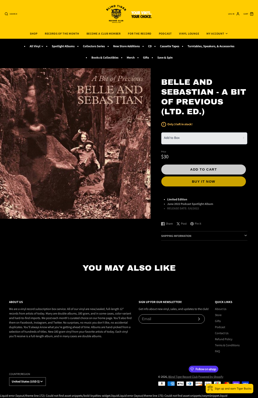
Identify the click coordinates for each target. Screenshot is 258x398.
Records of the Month (62, 33)
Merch (131, 58)
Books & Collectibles (104, 58)
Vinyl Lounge (189, 33)
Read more (168, 214)
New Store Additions (126, 46)
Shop (33, 33)
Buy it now (203, 181)
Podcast (165, 33)
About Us (220, 309)
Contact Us (222, 333)
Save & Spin (165, 58)
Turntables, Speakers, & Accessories (211, 46)
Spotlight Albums (63, 46)
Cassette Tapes (169, 46)
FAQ (217, 351)
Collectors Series (94, 46)
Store (218, 315)
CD (150, 46)
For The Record (139, 33)
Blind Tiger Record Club (183, 377)
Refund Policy (223, 339)
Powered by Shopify (210, 377)
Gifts (146, 58)
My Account (215, 33)
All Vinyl (35, 46)
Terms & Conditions (227, 345)
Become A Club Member (104, 33)
